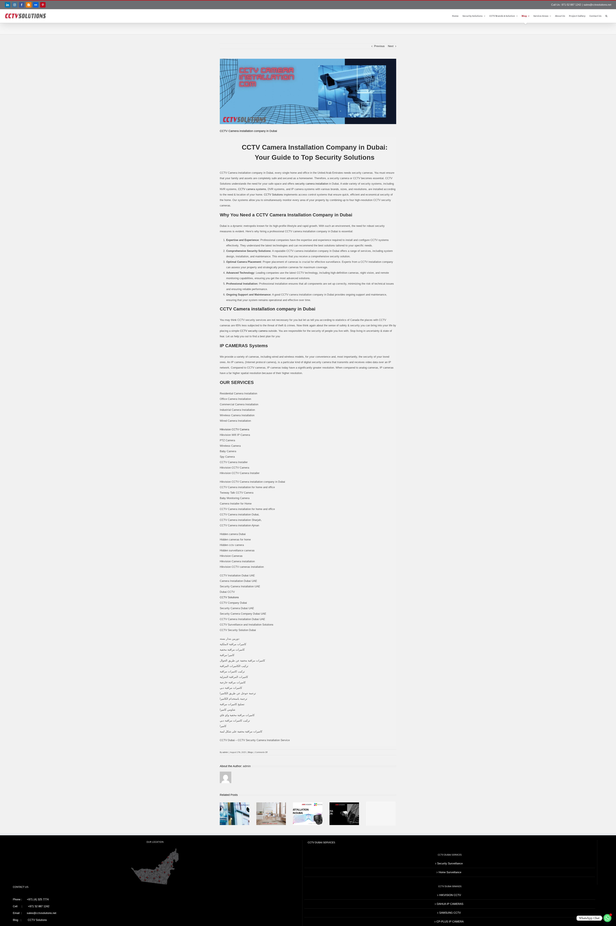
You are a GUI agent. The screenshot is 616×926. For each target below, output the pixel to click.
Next (391, 46)
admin (225, 752)
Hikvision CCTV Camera (234, 429)
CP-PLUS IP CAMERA (450, 921)
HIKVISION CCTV (450, 895)
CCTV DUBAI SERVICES (321, 842)
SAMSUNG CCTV (450, 912)
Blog (15, 920)
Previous (379, 46)
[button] (606, 16)
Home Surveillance (450, 872)
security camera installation (311, 183)
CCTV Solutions (273, 194)
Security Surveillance (450, 863)
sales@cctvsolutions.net (597, 4)
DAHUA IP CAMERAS (450, 903)
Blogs (250, 752)
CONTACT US (20, 887)
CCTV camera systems (252, 189)
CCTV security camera (253, 330)
